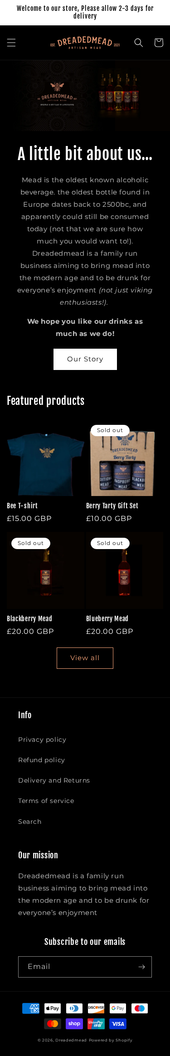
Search (30, 822)
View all (85, 657)
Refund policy (41, 760)
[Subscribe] (141, 967)
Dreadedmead (71, 1040)
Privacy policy (42, 739)
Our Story (85, 359)
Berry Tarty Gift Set (112, 506)
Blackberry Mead (29, 619)
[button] (11, 43)
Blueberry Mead (107, 619)
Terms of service (46, 801)
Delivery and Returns (54, 780)
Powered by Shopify (111, 1040)
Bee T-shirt (22, 506)
